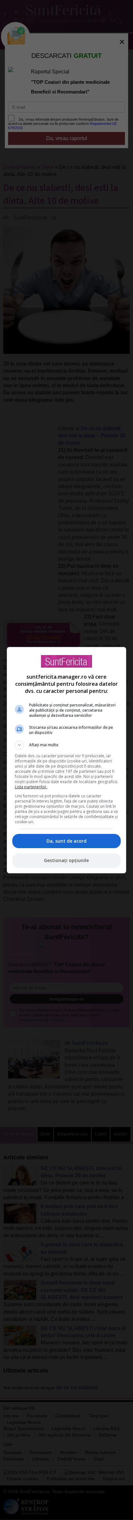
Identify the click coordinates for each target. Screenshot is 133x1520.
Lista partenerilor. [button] (31, 787)
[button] (66, 744)
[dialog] (67, 760)
